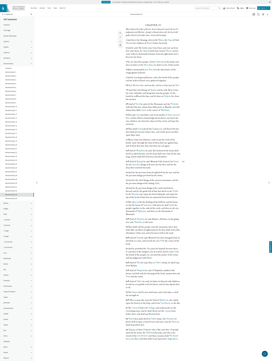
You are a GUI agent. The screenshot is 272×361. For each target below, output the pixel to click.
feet (145, 65)
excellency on (167, 303)
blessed (129, 43)
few (177, 85)
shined (146, 51)
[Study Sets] (254, 14)
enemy (168, 311)
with (162, 241)
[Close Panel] (31, 14)
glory (134, 202)
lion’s (159, 262)
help (167, 96)
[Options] (268, 14)
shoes (135, 292)
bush (175, 191)
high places (173, 338)
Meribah (165, 110)
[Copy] (120, 41)
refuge (152, 308)
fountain (170, 318)
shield (149, 332)
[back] (2, 14)
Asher (139, 281)
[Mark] (120, 37)
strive (144, 110)
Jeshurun (164, 300)
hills (157, 183)
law (150, 69)
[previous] (37, 182)
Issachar (138, 222)
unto (139, 115)
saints (158, 62)
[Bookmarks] (258, 14)
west (128, 276)
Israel (149, 43)
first (149, 248)
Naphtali (141, 270)
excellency (142, 336)
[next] (269, 182)
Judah (153, 90)
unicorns (147, 205)
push (172, 205)
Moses (161, 40)
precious (136, 164)
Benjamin (141, 150)
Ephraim (142, 211)
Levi (138, 104)
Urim (173, 104)
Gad (139, 237)
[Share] (120, 45)
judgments (157, 129)
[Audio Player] (265, 354)
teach (140, 129)
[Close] (120, 33)
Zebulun (141, 219)
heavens (175, 321)
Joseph (140, 161)
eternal (136, 308)
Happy (132, 329)
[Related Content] (263, 14)
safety (154, 318)
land (176, 161)
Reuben (136, 85)
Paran (168, 51)
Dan (139, 262)
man (170, 40)
